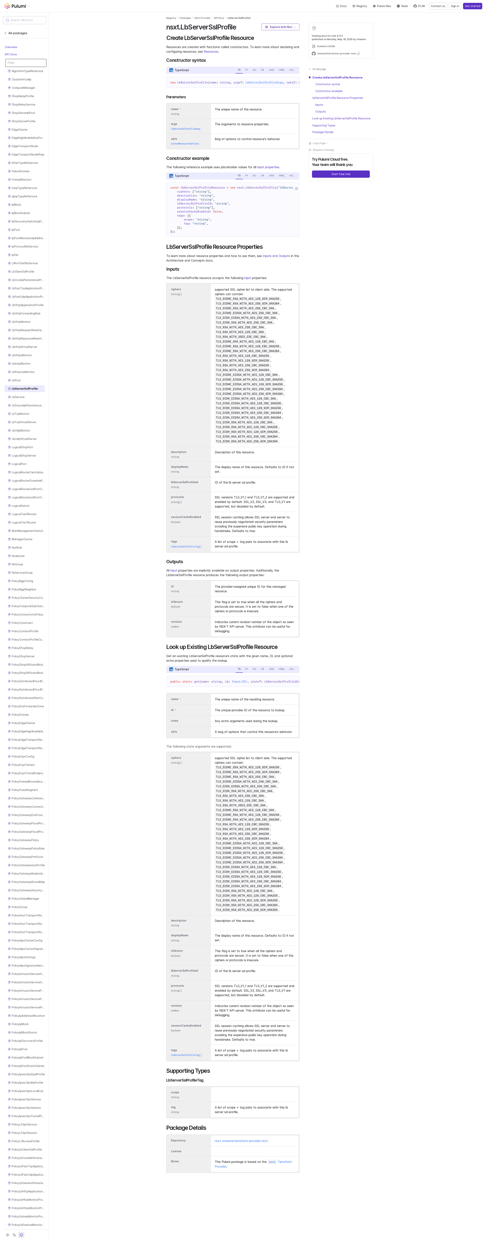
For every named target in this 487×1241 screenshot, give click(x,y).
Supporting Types (323, 125)
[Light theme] (8, 1235)
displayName (179, 466)
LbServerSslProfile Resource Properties (337, 98)
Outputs (320, 111)
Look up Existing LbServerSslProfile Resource (341, 118)
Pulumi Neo (384, 6)
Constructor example (329, 91)
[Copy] (296, 189)
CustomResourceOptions (185, 143)
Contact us (438, 6)
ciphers (176, 289)
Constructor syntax (327, 84)
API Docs (11, 54)
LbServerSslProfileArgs (264, 82)
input (247, 278)
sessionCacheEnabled (186, 517)
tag (173, 1107)
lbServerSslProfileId (184, 482)
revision (176, 621)
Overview (11, 47)
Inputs (319, 104)
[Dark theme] (14, 1235)
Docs (343, 6)
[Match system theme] (21, 1235)
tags (174, 541)
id (172, 586)
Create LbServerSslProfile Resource (337, 77)
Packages (185, 18)
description (178, 452)
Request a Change (323, 150)
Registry (361, 6)
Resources (211, 51)
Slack (404, 6)
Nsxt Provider (203, 18)
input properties (268, 167)
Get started (472, 6)
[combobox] (24, 20)
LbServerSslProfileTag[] (186, 546)
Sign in (455, 6)
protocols (177, 497)
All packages (17, 33)
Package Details (322, 132)
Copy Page (319, 143)
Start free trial (341, 174)
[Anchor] (239, 26)
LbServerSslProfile (239, 18)
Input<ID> (239, 681)
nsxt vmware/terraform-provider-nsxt (241, 1141)
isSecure (177, 601)
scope (175, 1092)
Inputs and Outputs (276, 256)
